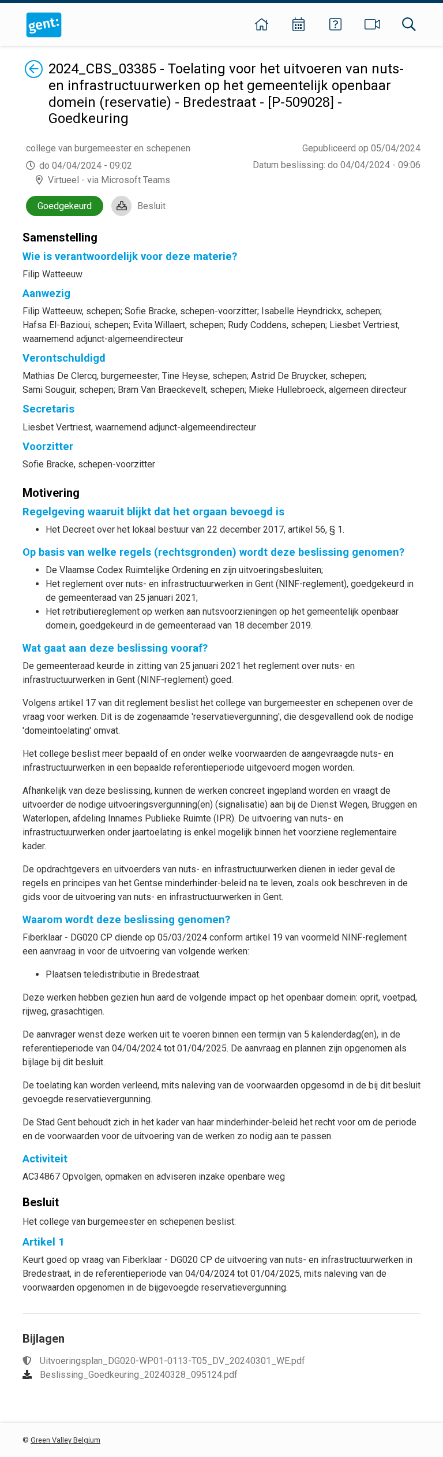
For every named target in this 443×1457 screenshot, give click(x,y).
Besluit (151, 205)
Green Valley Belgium (65, 1440)
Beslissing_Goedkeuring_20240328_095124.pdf (139, 1374)
